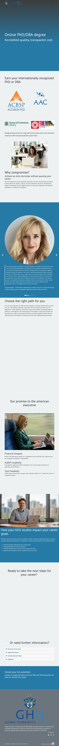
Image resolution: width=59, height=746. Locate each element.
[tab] (29, 649)
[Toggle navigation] (52, 2)
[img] (2, 255)
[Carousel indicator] (31, 296)
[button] (29, 741)
